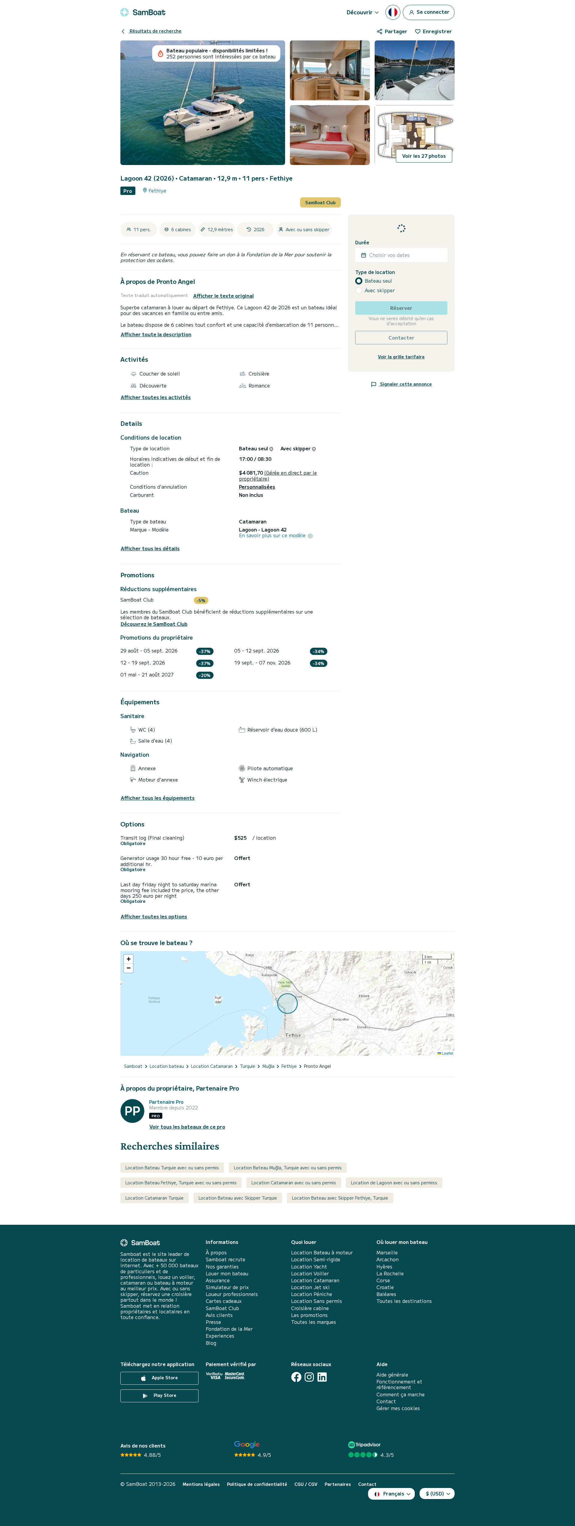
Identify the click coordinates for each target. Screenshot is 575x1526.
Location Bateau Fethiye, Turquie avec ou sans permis (181, 1183)
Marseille (387, 1252)
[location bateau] (142, 12)
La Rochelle (390, 1273)
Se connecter (432, 11)
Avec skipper (380, 290)
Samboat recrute (225, 1259)
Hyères (384, 1266)
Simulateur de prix (227, 1287)
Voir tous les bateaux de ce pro (187, 1127)
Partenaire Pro (166, 1102)
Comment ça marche (400, 1394)
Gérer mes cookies (398, 1408)
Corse (383, 1280)
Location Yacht (309, 1266)
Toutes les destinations (404, 1301)
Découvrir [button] (360, 12)
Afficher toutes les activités (156, 397)
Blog (211, 1343)
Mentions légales (201, 1484)
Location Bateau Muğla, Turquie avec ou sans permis (288, 1168)
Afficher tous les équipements (158, 798)
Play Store (164, 1395)
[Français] (392, 12)
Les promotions (309, 1315)
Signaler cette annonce (405, 384)
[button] (128, 959)
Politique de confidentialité (257, 1484)
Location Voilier (310, 1273)
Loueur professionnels (232, 1294)
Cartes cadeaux (224, 1301)
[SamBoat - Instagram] (309, 1377)
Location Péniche (311, 1294)
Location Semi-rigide (315, 1259)
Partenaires (338, 1484)
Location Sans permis (316, 1301)
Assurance (218, 1280)
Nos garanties (222, 1266)
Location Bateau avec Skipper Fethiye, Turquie (340, 1198)
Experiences (220, 1336)
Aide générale (392, 1374)
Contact (386, 1401)
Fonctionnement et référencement (399, 1384)
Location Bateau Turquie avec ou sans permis (172, 1168)
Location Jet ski (310, 1287)
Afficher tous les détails (150, 548)
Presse (213, 1322)
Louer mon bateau (227, 1273)
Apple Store (164, 1377)
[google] (247, 1444)
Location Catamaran (315, 1280)
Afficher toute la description (156, 334)
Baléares (386, 1294)
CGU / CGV (305, 1484)
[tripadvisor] (365, 1444)
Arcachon (387, 1259)
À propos (216, 1252)
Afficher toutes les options (154, 916)
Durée (362, 242)
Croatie (385, 1287)
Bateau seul (378, 281)
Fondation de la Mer (229, 1329)
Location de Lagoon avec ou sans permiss (394, 1183)
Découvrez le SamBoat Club (154, 624)
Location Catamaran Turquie (154, 1198)
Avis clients (219, 1315)
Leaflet (447, 1053)
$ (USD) (435, 1493)
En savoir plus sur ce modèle (273, 535)
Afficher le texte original (223, 296)
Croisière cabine (310, 1308)
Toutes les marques (313, 1322)
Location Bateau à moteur (322, 1252)
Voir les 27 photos (424, 155)
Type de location (375, 272)
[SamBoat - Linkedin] (322, 1377)
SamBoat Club (320, 202)
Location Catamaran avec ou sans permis (294, 1183)
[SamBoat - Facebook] (296, 1377)
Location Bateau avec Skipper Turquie (238, 1198)
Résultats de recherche (154, 31)
